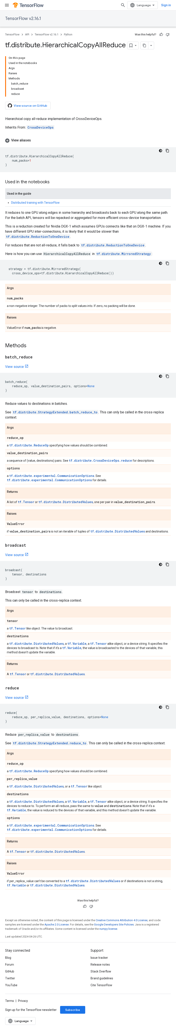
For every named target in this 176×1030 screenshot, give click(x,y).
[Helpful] (161, 34)
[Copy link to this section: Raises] (21, 317)
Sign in (166, 5)
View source (14, 367)
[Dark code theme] (160, 150)
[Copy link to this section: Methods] (30, 346)
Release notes (100, 964)
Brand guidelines (102, 978)
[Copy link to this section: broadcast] (30, 545)
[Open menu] (7, 5)
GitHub (9, 971)
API (27, 34)
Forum (9, 964)
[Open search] (123, 5)
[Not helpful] (167, 34)
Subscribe (72, 1010)
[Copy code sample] (167, 150)
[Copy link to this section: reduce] (23, 688)
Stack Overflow (101, 971)
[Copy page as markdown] (144, 45)
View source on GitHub (30, 106)
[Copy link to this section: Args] (18, 288)
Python (68, 34)
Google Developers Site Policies (114, 924)
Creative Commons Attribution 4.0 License (121, 920)
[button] (88, 140)
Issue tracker (99, 957)
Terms (9, 1001)
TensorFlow (12, 34)
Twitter (10, 978)
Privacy (23, 1001)
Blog (8, 957)
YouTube (11, 985)
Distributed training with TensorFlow (35, 202)
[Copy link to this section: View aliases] (35, 140)
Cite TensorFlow (101, 985)
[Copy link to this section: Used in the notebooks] (54, 182)
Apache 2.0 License (56, 924)
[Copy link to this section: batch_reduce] (37, 357)
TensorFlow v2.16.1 (23, 18)
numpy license (108, 928)
